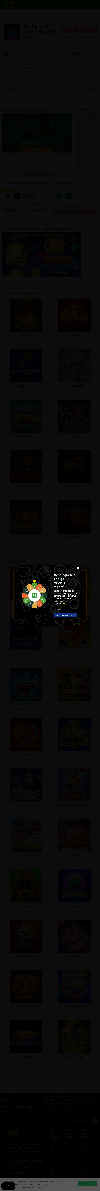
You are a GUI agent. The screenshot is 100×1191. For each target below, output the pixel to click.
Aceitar (87, 1184)
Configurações (66, 1184)
